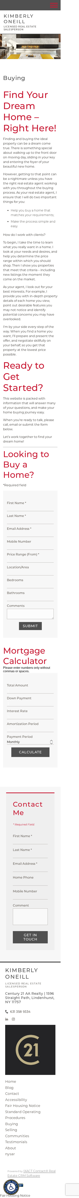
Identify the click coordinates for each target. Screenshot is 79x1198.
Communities (17, 1136)
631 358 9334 (20, 1012)
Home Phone (23, 877)
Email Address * (19, 529)
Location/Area (18, 567)
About (10, 1148)
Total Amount (17, 685)
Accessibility (16, 1100)
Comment (21, 905)
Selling (11, 1130)
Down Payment (19, 698)
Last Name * (16, 516)
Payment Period (20, 737)
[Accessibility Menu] (11, 1187)
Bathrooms (16, 593)
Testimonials (16, 1142)
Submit (30, 626)
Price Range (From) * (23, 554)
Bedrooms (15, 580)
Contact (12, 1094)
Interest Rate (17, 711)
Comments (16, 606)
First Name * (16, 503)
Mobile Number (19, 541)
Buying (11, 1124)
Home (10, 1082)
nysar (10, 1154)
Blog (9, 1088)
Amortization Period (23, 724)
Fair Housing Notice (22, 1106)
